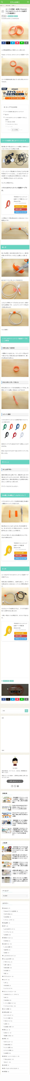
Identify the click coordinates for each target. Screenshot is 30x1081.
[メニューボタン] (28, 2)
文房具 (15, 16)
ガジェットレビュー (10, 991)
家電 (6, 1038)
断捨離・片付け (8, 1035)
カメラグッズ (8, 988)
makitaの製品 (8, 1044)
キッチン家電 (8, 1047)
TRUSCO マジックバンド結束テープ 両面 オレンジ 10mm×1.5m (20, 199)
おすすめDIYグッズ (9, 929)
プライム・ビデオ (9, 919)
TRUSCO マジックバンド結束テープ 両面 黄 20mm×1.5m (20, 545)
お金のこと (8, 943)
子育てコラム (8, 961)
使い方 (6, 114)
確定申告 (7, 949)
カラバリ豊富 (10, 126)
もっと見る (15, 129)
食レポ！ (7, 1062)
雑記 (6, 973)
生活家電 (7, 1053)
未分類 (6, 1065)
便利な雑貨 (11, 16)
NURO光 (7, 940)
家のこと (7, 1029)
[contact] (18, 786)
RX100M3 (7, 985)
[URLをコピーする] (26, 42)
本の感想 (7, 970)
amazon (7, 908)
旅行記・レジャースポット (11, 1056)
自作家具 (7, 934)
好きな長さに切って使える (13, 124)
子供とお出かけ (9, 1059)
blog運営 (7, 922)
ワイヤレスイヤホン (10, 1006)
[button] (4, 42)
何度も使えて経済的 (11, 121)
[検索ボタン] (2, 2)
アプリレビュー (8, 976)
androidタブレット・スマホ (11, 994)
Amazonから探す (20, 206)
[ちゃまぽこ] (15, 2)
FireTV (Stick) (8, 914)
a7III (6, 982)
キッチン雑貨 (8, 1018)
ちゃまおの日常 (9, 959)
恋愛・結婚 (7, 964)
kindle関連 (7, 916)
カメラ (7, 979)
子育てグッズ (8, 1020)
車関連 (6, 1071)
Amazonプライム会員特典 (11, 911)
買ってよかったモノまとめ (11, 1068)
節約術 (6, 952)
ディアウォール (8, 931)
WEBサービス (8, 937)
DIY (6, 926)
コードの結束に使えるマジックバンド (14, 111)
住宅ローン (7, 1032)
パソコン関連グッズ (10, 1003)
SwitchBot (7, 1000)
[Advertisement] (15, 661)
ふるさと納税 (8, 946)
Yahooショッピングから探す (21, 212)
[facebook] (12, 786)
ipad (6, 997)
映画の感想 (8, 967)
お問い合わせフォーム (15, 781)
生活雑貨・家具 (9, 1026)
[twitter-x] (15, 786)
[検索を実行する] (26, 710)
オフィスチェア (8, 1015)
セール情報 (7, 1009)
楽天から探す (19, 209)
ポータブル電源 (8, 1050)
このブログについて (10, 955)
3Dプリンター (8, 1041)
